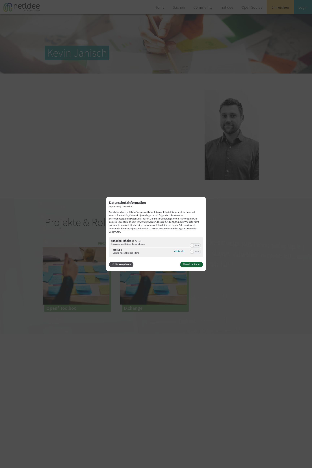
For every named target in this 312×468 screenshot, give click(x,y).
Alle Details (179, 251)
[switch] (195, 245)
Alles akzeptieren (191, 264)
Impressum (114, 207)
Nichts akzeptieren (121, 264)
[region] (156, 247)
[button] (192, 245)
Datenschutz (127, 207)
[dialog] (156, 234)
